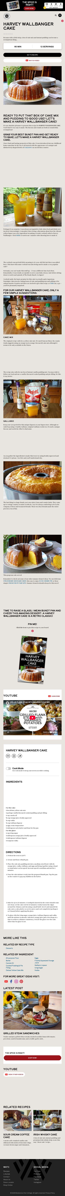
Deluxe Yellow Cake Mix (14, 970)
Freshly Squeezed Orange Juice (44, 961)
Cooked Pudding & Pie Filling (14, 966)
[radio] (4, 34)
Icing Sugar (39, 968)
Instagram (21, 981)
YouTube (6, 981)
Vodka (37, 970)
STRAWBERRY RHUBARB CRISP (14, 581)
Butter (8, 960)
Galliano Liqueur (41, 965)
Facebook (11, 981)
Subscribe (56, 696)
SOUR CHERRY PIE (45, 581)
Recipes (6, 1171)
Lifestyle (6, 1174)
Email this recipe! (8, 756)
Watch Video (34, 60)
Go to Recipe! (32, 55)
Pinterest (26, 981)
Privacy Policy (50, 1193)
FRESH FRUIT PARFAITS (17, 583)
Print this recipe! (14, 756)
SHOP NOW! (29, 8)
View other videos (15, 1074)
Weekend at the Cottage (6, 16)
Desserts (9, 948)
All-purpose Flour (12, 958)
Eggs (36, 958)
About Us (6, 1179)
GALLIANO (28, 148)
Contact (6, 1177)
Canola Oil (10, 963)
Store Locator (8, 1182)
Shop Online (7, 1185)
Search (55, 15)
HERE (18, 236)
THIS (52, 283)
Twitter (16, 981)
